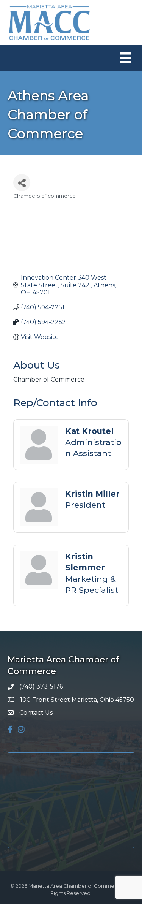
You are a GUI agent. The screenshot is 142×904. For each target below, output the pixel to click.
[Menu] (125, 58)
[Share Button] (21, 182)
